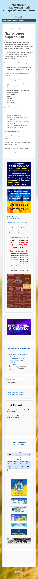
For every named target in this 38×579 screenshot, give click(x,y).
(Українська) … (13, 369)
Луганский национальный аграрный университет (19, 7)
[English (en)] (21, 17)
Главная (7, 29)
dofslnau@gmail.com (15, 153)
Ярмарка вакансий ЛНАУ (16, 360)
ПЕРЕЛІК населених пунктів (15, 222)
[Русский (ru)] (18, 17)
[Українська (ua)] (16, 17)
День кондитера (13, 358)
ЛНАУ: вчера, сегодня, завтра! (18, 354)
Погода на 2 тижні (26, 470)
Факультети (14, 29)
